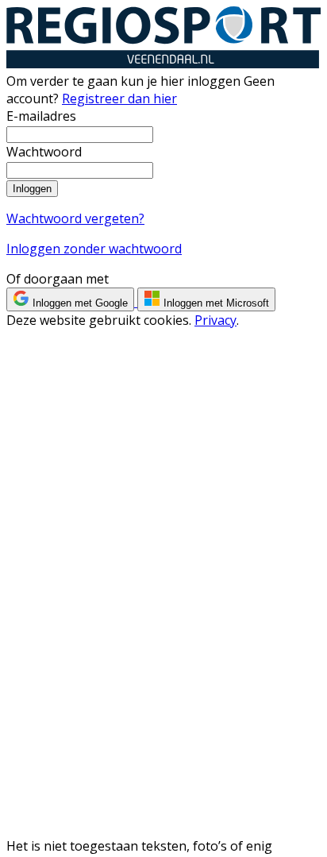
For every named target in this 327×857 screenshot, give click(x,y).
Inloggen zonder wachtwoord (94, 248)
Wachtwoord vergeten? (75, 218)
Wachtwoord (44, 151)
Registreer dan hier (119, 98)
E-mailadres (41, 116)
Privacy (215, 320)
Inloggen (32, 189)
